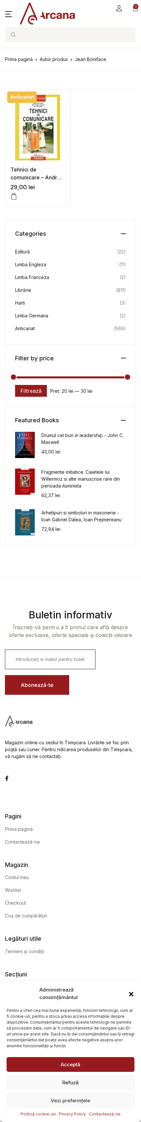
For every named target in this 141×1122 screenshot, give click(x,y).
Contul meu (17, 877)
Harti (20, 303)
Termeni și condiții (24, 951)
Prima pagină (19, 59)
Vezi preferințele (70, 1100)
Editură (22, 251)
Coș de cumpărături (26, 915)
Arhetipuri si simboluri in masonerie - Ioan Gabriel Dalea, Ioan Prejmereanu (81, 516)
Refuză (70, 1082)
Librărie (23, 290)
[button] (131, 994)
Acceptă (70, 1064)
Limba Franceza (32, 277)
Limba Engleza (30, 264)
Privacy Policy (72, 1114)
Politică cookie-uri (38, 1114)
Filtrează (31, 391)
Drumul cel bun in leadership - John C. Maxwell (82, 438)
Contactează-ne (105, 1114)
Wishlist (13, 890)
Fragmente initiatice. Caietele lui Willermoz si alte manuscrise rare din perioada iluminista (80, 479)
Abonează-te (37, 685)
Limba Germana (31, 315)
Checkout (15, 903)
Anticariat (25, 328)
